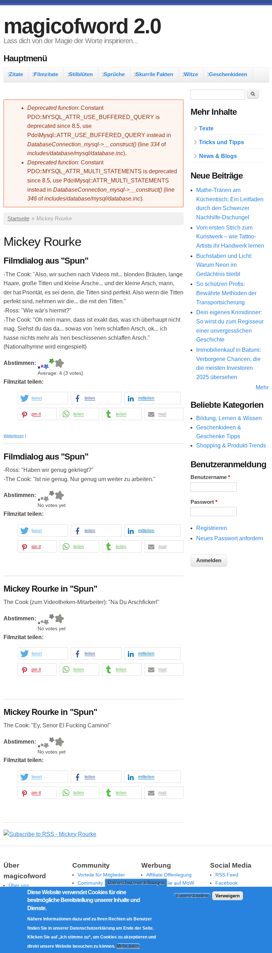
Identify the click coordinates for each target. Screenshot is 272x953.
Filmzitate (46, 74)
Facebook (226, 883)
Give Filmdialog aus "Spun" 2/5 (42, 364)
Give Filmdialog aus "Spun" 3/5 (46, 364)
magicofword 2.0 (82, 26)
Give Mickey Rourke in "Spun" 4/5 (52, 619)
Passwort (204, 502)
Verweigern (227, 895)
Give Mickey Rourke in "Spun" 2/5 (42, 619)
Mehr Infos (128, 946)
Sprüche (114, 74)
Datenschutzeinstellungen (136, 882)
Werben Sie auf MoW (170, 883)
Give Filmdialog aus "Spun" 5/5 (59, 364)
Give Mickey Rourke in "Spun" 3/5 (46, 619)
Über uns (18, 885)
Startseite (18, 218)
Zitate (16, 74)
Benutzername (210, 477)
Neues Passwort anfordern (229, 538)
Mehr (262, 387)
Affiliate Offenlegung (169, 875)
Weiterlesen (14, 436)
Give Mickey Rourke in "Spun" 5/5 (59, 619)
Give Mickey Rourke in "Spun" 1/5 (39, 619)
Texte (206, 128)
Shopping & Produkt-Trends (231, 445)
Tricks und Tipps (221, 142)
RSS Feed (226, 875)
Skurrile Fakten (154, 74)
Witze (191, 74)
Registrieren (211, 528)
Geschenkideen (228, 74)
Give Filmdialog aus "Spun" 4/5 (52, 364)
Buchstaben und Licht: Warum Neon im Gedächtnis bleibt (224, 265)
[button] (43, 398)
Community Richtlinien (103, 883)
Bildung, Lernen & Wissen (229, 418)
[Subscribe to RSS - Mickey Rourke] (50, 834)
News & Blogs (218, 156)
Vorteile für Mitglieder (101, 875)
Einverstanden (192, 895)
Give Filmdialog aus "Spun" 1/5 (39, 364)
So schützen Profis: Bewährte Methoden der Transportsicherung (226, 293)
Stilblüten (81, 74)
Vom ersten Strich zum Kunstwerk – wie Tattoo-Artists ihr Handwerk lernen (230, 237)
